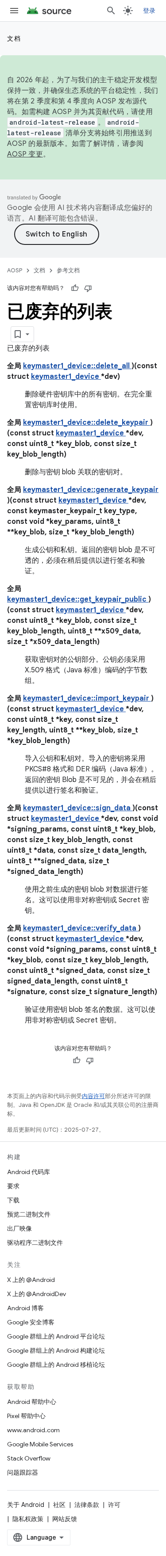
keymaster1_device (66, 376)
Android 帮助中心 (31, 1402)
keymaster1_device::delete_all (77, 366)
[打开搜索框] (111, 10)
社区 (59, 1504)
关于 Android (25, 1504)
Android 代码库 (28, 1172)
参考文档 (68, 270)
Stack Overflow (28, 1458)
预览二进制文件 (28, 1214)
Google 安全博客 (30, 1322)
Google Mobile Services (40, 1444)
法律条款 (86, 1504)
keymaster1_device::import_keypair (87, 698)
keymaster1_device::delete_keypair (86, 422)
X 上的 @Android (31, 1280)
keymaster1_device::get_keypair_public (77, 599)
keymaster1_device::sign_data (77, 808)
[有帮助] (74, 288)
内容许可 (93, 1096)
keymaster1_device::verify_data (80, 928)
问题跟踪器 (22, 1472)
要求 (13, 1186)
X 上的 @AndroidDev (36, 1294)
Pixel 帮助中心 (26, 1416)
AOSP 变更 (25, 154)
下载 (13, 1200)
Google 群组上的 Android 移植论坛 (56, 1365)
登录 (149, 11)
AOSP (14, 270)
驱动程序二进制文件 (35, 1243)
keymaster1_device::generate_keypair (90, 489)
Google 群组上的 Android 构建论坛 (56, 1350)
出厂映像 (19, 1228)
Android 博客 (25, 1308)
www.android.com (33, 1430)
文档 (14, 38)
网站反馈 (64, 1518)
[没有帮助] (88, 288)
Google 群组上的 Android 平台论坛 (56, 1336)
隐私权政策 (27, 1518)
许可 (114, 1504)
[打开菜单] (14, 10)
